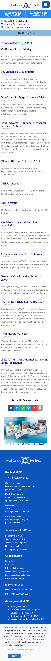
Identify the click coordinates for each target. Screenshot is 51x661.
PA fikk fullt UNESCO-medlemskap (22, 302)
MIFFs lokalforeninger (15, 568)
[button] (11, 408)
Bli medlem (10, 561)
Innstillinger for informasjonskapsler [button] (20, 650)
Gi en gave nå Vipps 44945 (12, 14)
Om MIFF (9, 564)
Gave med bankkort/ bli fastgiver (25, 609)
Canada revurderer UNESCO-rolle (21, 254)
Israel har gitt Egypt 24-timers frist (22, 97)
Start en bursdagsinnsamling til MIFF (27, 619)
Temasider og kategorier (16, 542)
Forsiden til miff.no (13, 535)
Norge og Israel (12, 546)
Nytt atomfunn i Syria (15, 334)
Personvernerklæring (14, 578)
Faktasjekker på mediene (16, 549)
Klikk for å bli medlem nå (38, 14)
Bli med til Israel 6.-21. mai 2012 (20, 161)
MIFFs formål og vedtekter (17, 571)
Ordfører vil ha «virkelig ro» (18, 49)
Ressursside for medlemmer (17, 575)
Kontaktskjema (19, 477)
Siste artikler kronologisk (16, 539)
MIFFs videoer (10, 183)
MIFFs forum (9, 203)
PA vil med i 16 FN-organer (18, 71)
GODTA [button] (14, 656)
